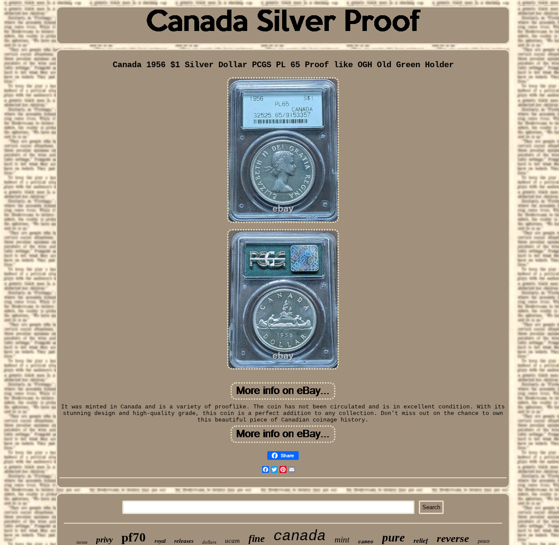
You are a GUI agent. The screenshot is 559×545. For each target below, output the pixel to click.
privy (104, 539)
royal (160, 541)
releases (183, 541)
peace (484, 541)
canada (299, 536)
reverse (453, 538)
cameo (365, 542)
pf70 (133, 537)
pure (393, 537)
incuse (81, 542)
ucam (232, 540)
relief (421, 540)
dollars (209, 542)
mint (342, 539)
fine (256, 538)
